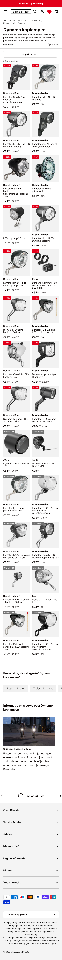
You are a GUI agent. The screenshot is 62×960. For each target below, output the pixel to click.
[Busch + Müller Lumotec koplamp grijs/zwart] (45, 168)
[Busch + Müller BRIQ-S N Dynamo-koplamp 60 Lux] (16, 309)
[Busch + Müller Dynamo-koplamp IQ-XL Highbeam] (45, 354)
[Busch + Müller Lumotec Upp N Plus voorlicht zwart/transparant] (16, 77)
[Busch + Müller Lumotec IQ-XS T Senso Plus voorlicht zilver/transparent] (45, 488)
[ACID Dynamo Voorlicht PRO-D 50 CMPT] (45, 443)
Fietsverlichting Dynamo (14, 23)
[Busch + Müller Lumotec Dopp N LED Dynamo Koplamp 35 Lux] (45, 535)
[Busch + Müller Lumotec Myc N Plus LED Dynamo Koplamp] (16, 124)
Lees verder (9, 44)
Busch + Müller (16, 688)
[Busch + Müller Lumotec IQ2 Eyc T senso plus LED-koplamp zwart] (16, 624)
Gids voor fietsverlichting (17, 749)
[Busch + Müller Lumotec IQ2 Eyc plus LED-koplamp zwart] (45, 309)
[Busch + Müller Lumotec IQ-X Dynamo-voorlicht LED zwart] (45, 399)
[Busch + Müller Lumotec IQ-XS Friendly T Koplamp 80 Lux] (16, 579)
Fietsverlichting (34, 20)
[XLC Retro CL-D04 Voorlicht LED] (45, 579)
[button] (49, 11)
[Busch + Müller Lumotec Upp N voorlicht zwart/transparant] (45, 124)
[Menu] (5, 11)
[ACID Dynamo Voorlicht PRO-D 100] (16, 443)
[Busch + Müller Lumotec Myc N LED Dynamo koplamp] (45, 218)
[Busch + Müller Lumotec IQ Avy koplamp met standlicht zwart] (16, 535)
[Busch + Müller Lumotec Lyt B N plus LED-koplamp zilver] (16, 262)
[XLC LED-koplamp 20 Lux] (16, 218)
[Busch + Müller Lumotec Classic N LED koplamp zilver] (16, 354)
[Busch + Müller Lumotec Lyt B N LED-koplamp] (45, 77)
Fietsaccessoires (16, 20)
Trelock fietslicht (43, 688)
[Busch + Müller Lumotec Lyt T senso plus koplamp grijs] (16, 488)
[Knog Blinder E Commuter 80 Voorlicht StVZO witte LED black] (45, 262)
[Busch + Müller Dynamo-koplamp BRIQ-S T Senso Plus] (16, 399)
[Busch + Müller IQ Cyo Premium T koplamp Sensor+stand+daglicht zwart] (16, 168)
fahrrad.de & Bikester (20, 952)
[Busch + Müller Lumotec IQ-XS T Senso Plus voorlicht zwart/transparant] (45, 624)
